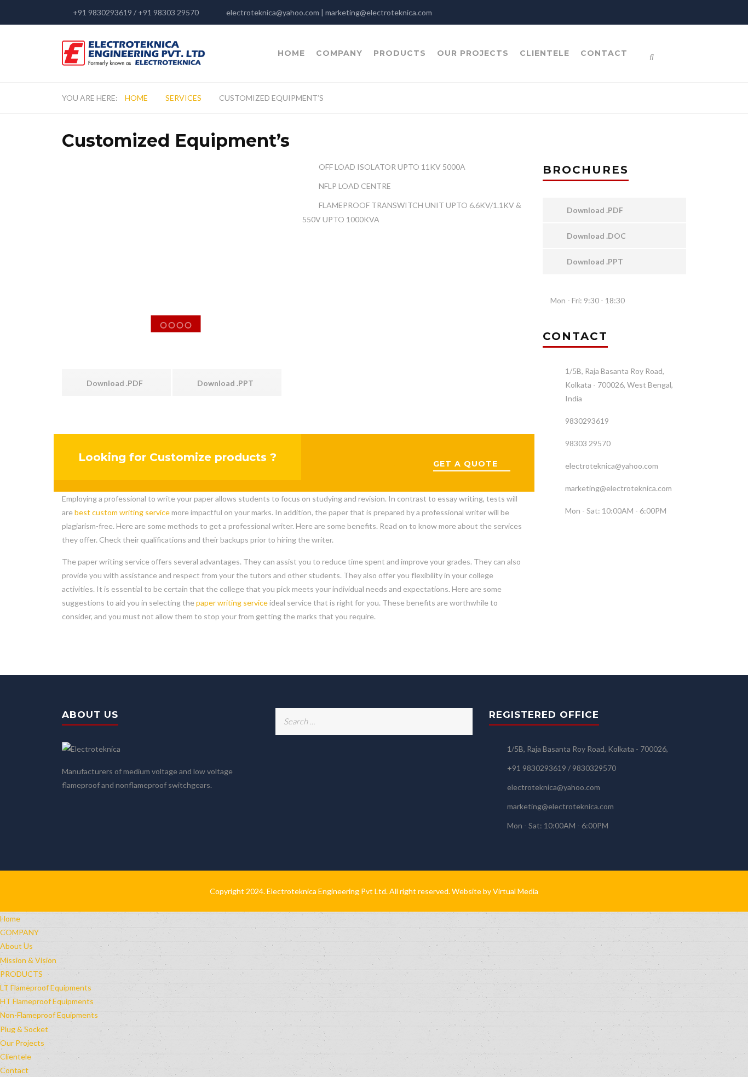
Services (183, 97)
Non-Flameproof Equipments (49, 1015)
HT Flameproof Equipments (47, 1001)
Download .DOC (595, 235)
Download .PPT (224, 383)
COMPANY (339, 53)
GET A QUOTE (465, 464)
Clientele (544, 53)
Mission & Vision (28, 960)
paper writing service (232, 602)
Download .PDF (114, 383)
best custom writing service (122, 512)
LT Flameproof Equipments (45, 987)
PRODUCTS (399, 53)
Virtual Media (515, 891)
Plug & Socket (24, 1029)
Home (291, 53)
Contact (604, 53)
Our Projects (473, 53)
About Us (16, 946)
